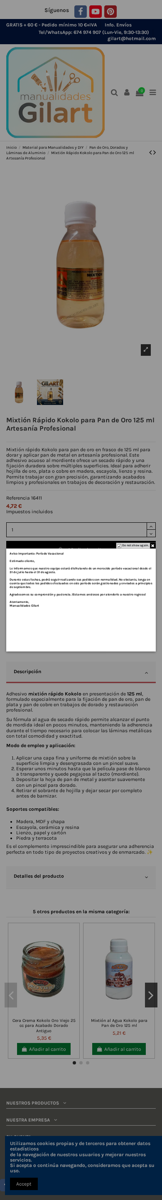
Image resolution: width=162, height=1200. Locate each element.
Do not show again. (135, 545)
